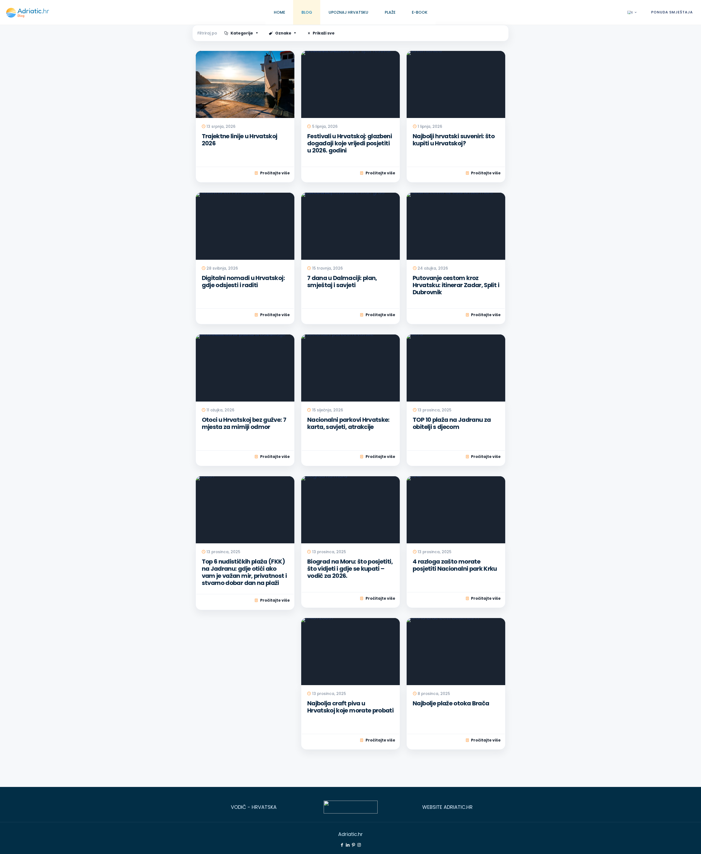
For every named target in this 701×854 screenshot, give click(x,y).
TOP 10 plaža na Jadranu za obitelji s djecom (452, 423)
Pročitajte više (275, 173)
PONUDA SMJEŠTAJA (672, 12)
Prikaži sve (324, 33)
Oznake (283, 33)
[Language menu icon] (632, 12)
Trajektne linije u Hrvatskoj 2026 (239, 140)
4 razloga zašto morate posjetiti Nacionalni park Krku (455, 565)
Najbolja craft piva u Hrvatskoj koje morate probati (350, 707)
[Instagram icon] (359, 845)
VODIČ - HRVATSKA (254, 807)
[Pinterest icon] (353, 845)
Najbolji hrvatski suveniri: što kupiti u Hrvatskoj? (454, 140)
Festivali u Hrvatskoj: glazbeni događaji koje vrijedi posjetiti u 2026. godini (349, 143)
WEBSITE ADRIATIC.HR (447, 807)
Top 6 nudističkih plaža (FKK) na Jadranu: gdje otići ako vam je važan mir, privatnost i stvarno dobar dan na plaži (244, 572)
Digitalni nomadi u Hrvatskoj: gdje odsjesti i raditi (243, 282)
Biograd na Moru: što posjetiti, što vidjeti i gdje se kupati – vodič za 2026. (350, 568)
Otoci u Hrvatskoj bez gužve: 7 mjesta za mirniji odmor (244, 423)
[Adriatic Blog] (27, 12)
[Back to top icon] (674, 842)
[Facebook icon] (342, 845)
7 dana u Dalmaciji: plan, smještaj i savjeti (342, 282)
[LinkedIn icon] (348, 845)
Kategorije (242, 33)
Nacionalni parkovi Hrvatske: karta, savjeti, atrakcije (348, 423)
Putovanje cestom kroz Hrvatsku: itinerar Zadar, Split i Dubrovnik (456, 285)
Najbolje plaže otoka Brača (451, 703)
